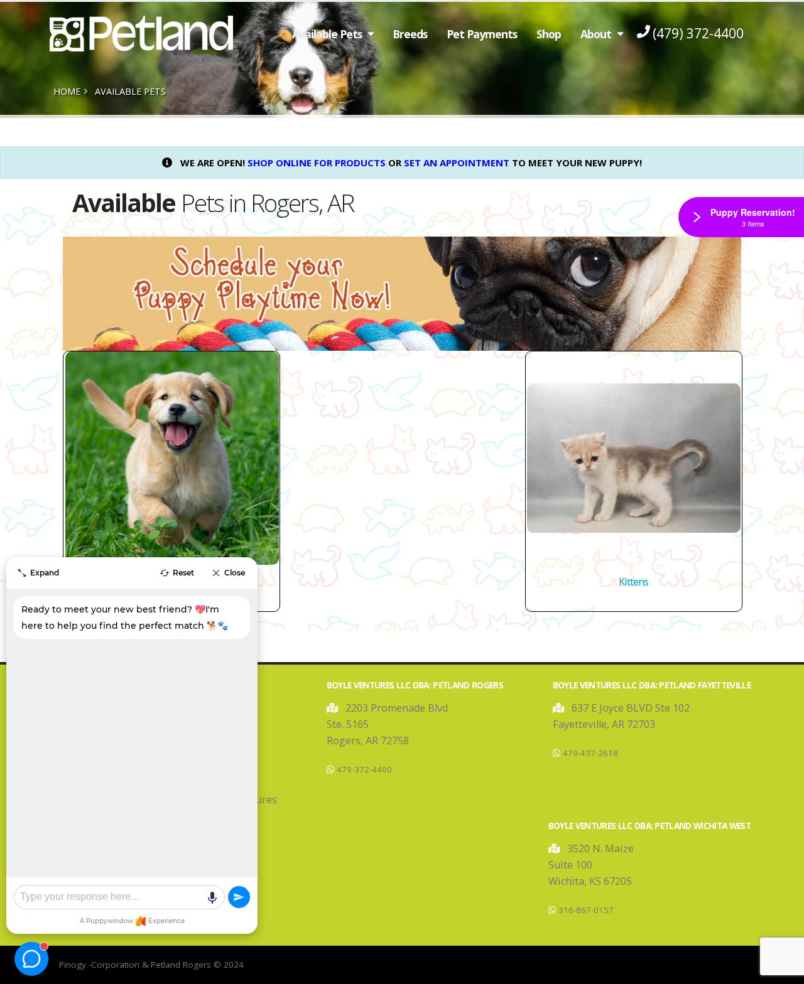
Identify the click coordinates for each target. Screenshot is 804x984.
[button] (333, 708)
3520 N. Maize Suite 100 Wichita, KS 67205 (591, 865)
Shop (548, 33)
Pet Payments (482, 33)
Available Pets (327, 33)
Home (66, 91)
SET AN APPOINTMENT (456, 162)
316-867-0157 (586, 910)
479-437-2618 (590, 753)
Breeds (410, 33)
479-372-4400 (364, 769)
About (595, 33)
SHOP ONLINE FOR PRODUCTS (316, 162)
